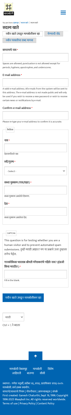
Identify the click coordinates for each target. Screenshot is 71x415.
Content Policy (45, 403)
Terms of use (10, 403)
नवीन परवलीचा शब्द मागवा (19, 40)
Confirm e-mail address (17, 108)
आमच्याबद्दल (44, 391)
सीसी (42, 373)
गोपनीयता (31, 391)
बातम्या (30, 373)
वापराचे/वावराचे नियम (13, 391)
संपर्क (55, 391)
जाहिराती (16, 373)
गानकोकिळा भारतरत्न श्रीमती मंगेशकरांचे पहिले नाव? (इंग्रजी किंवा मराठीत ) (34, 264)
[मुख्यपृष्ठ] (9, 8)
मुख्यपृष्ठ (16, 22)
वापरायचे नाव (10, 50)
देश (6, 204)
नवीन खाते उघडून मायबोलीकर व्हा (24, 33)
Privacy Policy (28, 403)
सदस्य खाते (24, 22)
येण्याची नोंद (54, 33)
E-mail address (12, 75)
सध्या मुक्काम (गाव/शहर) (17, 182)
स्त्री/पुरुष (9, 162)
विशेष (50, 369)
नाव (6, 140)
